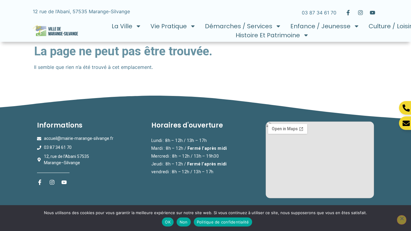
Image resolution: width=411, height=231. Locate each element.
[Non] (401, 220)
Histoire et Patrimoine (268, 35)
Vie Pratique (168, 26)
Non (184, 222)
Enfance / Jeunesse (320, 26)
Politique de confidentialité (223, 222)
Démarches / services (238, 26)
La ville (122, 26)
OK (168, 222)
